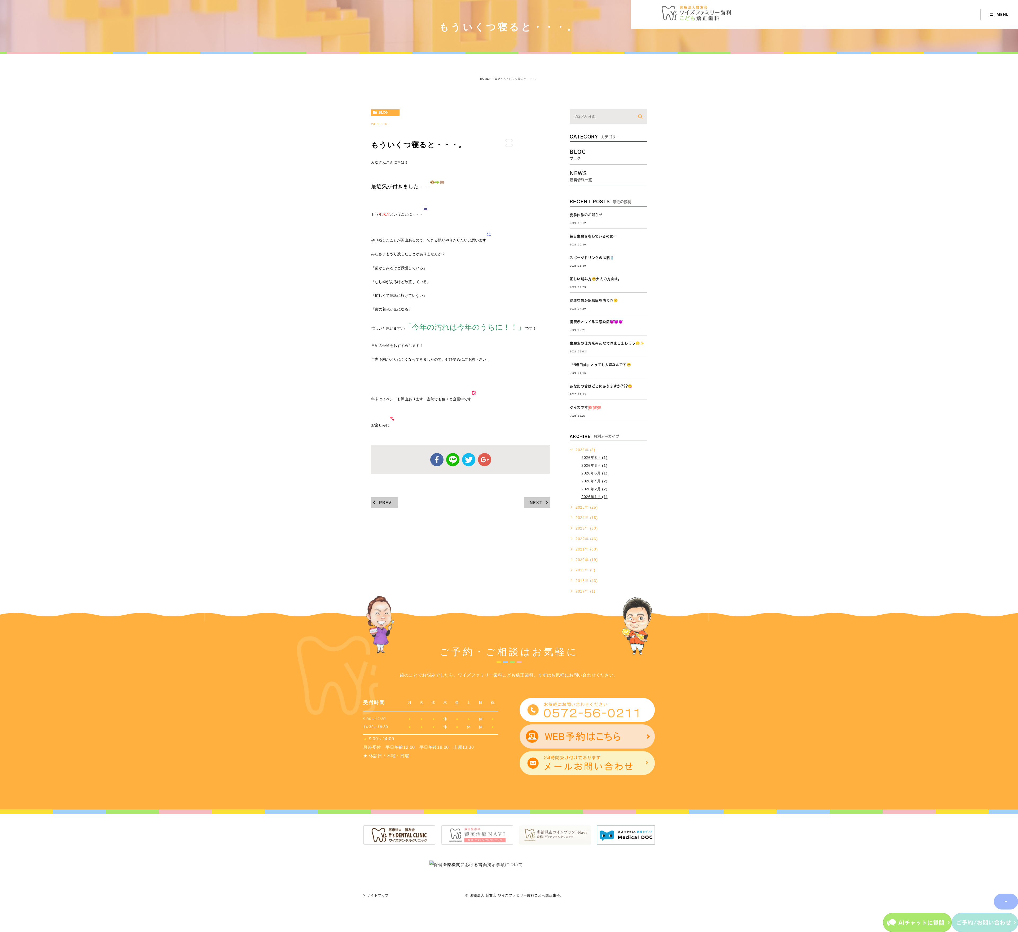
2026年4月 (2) (594, 481)
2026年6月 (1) (594, 465)
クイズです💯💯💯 (585, 407)
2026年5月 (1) (594, 473)
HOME (484, 78)
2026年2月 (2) (594, 489)
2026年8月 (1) (594, 457)
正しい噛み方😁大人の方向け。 (595, 279)
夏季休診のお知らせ (586, 215)
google (484, 459)
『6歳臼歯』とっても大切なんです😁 (600, 364)
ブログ (496, 78)
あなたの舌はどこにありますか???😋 (601, 386)
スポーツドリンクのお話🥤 (592, 257)
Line (452, 459)
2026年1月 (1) (594, 497)
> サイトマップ (376, 895)
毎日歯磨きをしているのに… (593, 236)
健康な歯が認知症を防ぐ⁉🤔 (594, 300)
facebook (437, 459)
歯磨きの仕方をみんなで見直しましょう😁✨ (607, 343)
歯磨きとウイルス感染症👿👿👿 (596, 322)
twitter (468, 459)
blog (383, 112)
